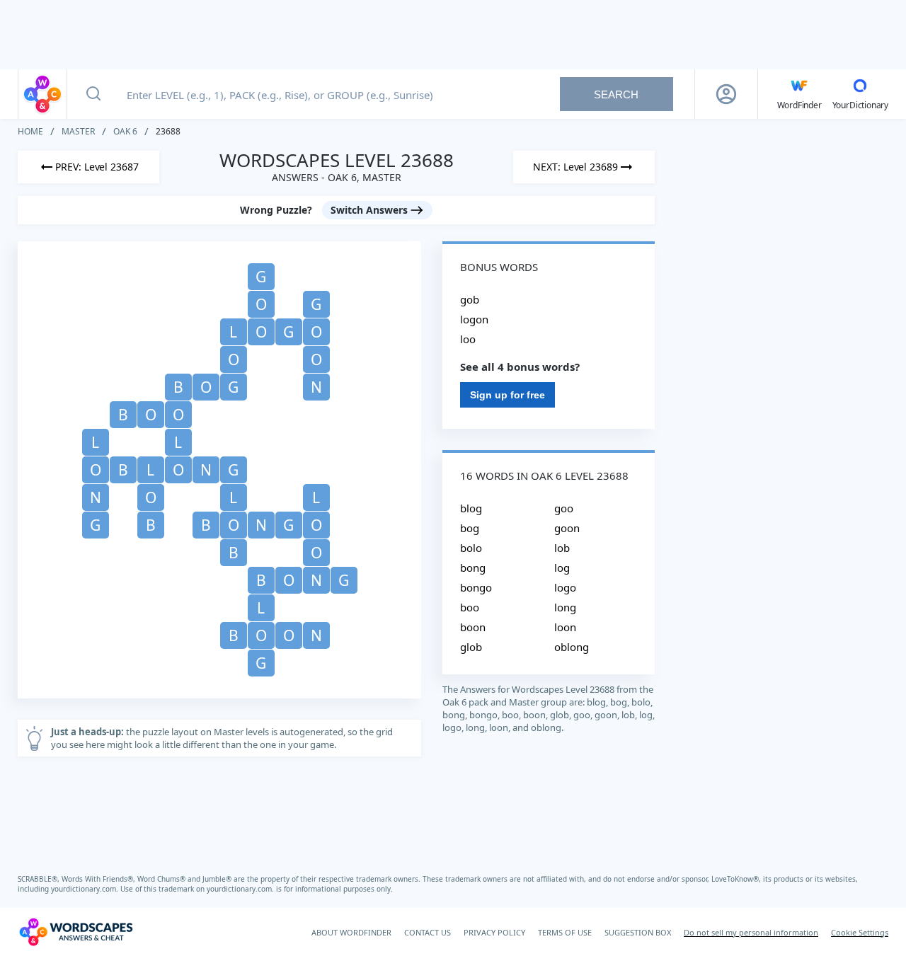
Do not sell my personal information (751, 932)
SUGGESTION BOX (637, 932)
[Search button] (93, 94)
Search (616, 94)
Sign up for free (507, 395)
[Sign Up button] (726, 94)
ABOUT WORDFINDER (351, 932)
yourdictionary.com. (85, 889)
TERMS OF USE (565, 932)
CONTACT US (427, 932)
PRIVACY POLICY (494, 932)
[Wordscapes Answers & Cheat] (42, 94)
